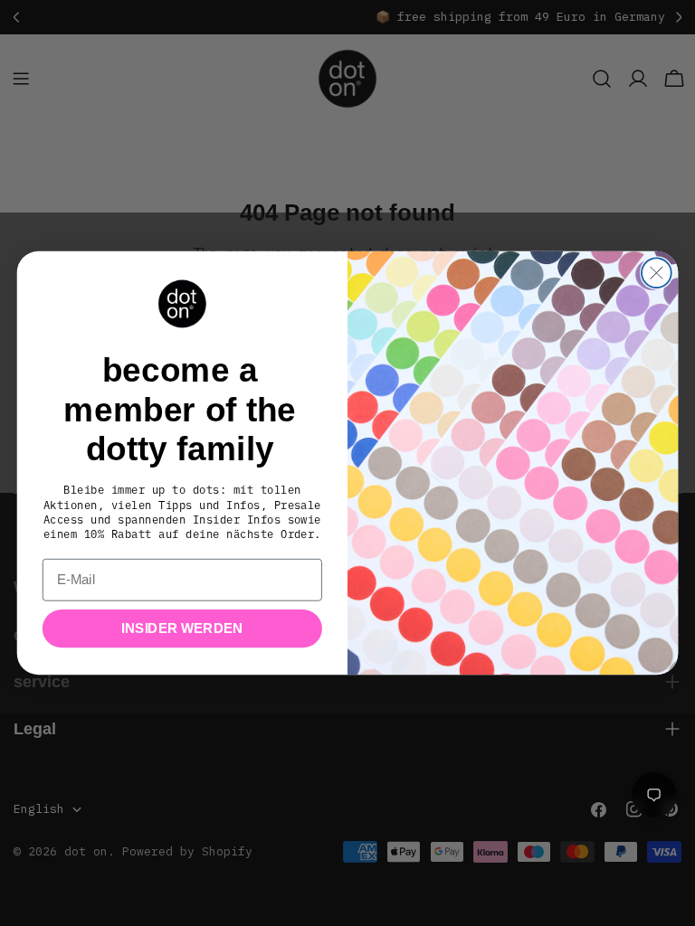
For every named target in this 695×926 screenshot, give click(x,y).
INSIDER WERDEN (182, 628)
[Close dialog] (656, 273)
